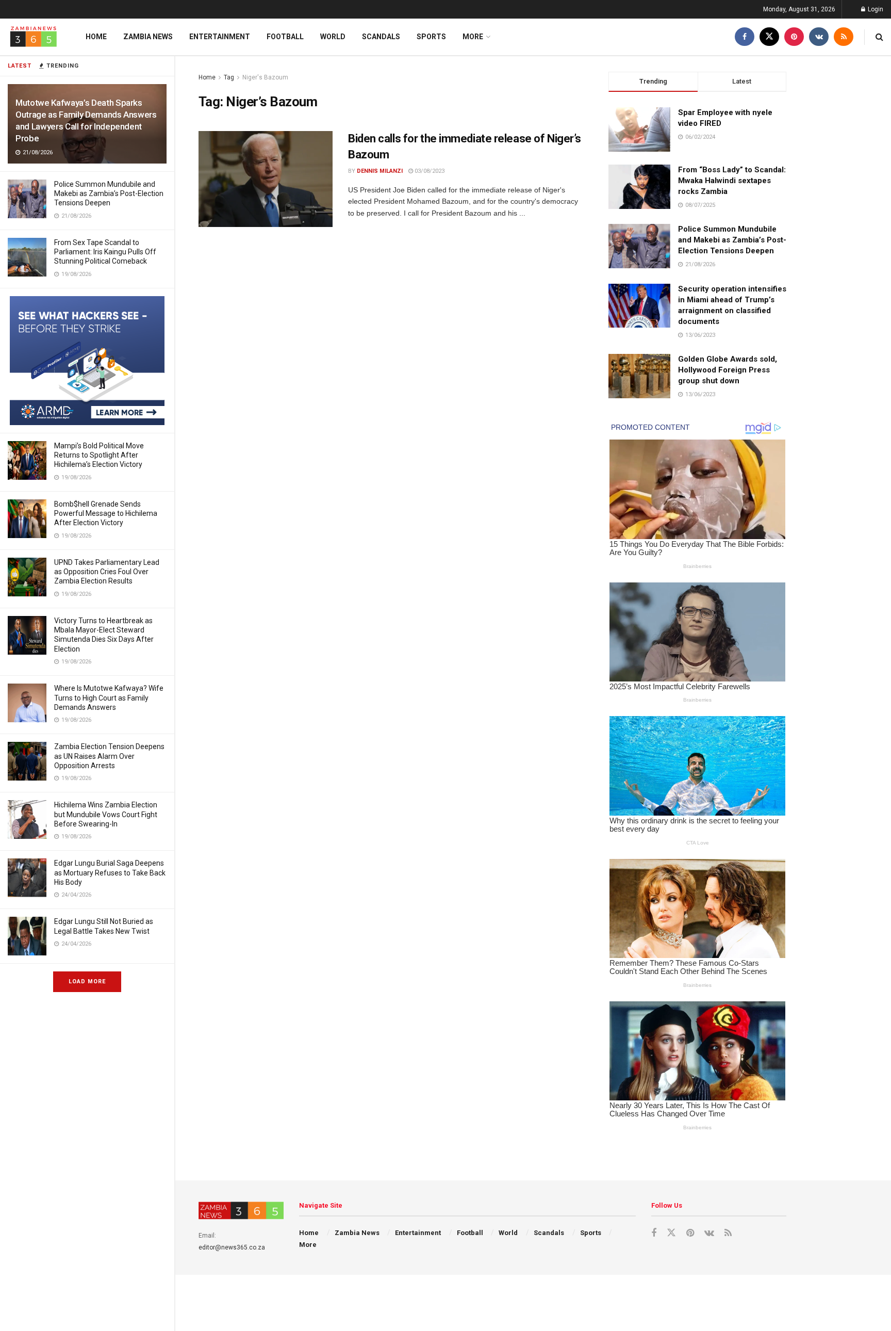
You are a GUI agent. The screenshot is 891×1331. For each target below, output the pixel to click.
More (473, 37)
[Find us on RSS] (843, 37)
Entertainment (219, 37)
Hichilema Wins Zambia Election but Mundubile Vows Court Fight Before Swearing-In (105, 814)
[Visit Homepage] (33, 36)
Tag (229, 77)
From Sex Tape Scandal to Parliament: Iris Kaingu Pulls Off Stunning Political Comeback (105, 251)
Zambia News (148, 37)
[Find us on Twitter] (769, 37)
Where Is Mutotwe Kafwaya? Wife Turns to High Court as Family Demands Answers (108, 697)
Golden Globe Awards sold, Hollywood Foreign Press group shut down (727, 369)
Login (874, 9)
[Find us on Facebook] (744, 37)
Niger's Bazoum (265, 77)
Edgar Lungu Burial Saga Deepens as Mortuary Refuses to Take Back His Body (110, 872)
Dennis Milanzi (380, 171)
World (332, 37)
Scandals (381, 37)
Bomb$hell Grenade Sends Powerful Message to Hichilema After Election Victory (105, 513)
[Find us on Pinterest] (794, 37)
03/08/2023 (428, 171)
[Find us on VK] (819, 37)
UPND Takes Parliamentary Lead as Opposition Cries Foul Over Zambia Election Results (106, 571)
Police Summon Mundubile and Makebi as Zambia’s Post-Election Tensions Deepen (108, 193)
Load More (87, 981)
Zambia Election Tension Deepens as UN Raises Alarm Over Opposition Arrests (109, 755)
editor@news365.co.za (232, 1247)
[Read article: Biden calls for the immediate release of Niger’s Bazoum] (266, 179)
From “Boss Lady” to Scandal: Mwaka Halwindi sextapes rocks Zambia (732, 180)
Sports (431, 37)
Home (96, 37)
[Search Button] (879, 37)
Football (285, 37)
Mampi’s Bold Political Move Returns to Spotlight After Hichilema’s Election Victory (99, 455)
